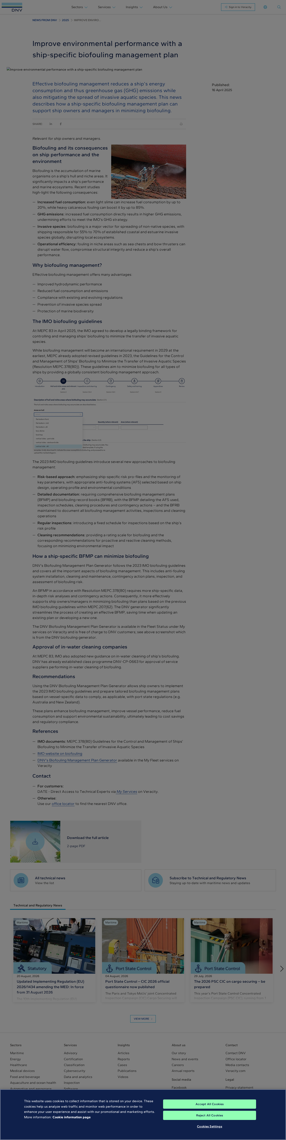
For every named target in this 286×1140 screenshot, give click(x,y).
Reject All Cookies (209, 1115)
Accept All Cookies (210, 1104)
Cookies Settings (209, 1126)
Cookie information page (72, 1117)
